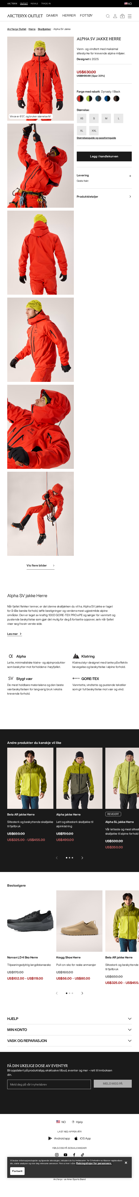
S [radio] (94, 118)
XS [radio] (81, 118)
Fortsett (17, 1171)
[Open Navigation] (129, 16)
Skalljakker (44, 29)
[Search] (108, 16)
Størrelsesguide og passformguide (96, 138)
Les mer (12, 634)
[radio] (80, 98)
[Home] (25, 15)
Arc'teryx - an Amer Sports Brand (69, 1179)
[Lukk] (126, 1163)
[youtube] (65, 1156)
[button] (125, 4)
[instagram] (57, 1156)
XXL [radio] (94, 130)
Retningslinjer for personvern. (94, 1163)
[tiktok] (82, 1155)
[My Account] (115, 16)
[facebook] (74, 1156)
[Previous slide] (56, 857)
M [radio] (106, 118)
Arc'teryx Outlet (16, 29)
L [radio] (118, 118)
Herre (32, 29)
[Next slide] (82, 857)
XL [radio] (81, 130)
